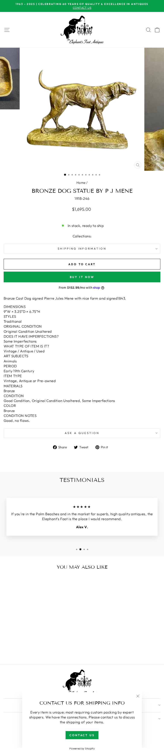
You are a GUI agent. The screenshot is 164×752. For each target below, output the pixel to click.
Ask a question (82, 433)
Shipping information (82, 248)
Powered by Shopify (82, 748)
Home (81, 183)
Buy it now (82, 277)
